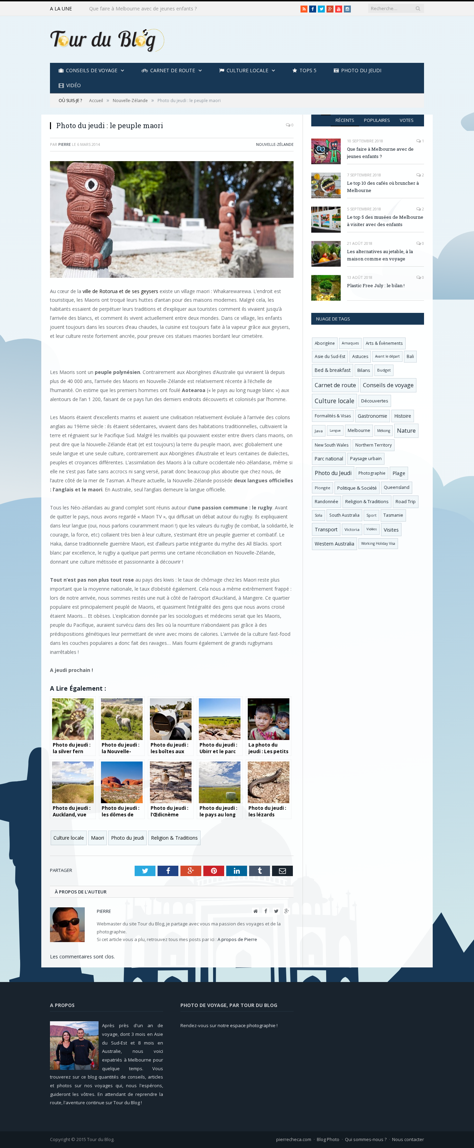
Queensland (396, 487)
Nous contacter (408, 1139)
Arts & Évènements (384, 343)
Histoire (402, 416)
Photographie (372, 473)
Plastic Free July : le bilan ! (376, 285)
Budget (384, 370)
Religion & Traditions (174, 837)
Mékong (383, 430)
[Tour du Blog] (107, 39)
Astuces (360, 356)
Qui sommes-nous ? (366, 1139)
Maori (97, 837)
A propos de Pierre (237, 939)
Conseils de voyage (91, 70)
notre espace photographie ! (248, 1025)
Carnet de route (172, 70)
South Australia (344, 515)
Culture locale (247, 70)
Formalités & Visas (333, 416)
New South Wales (331, 445)
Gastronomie (372, 416)
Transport (326, 529)
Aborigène (325, 343)
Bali (410, 356)
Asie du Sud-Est (330, 356)
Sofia (318, 515)
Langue (335, 430)
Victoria (352, 529)
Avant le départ (387, 356)
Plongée (322, 487)
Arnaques (350, 343)
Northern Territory (373, 445)
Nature (406, 430)
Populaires (377, 120)
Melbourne (359, 430)
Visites (391, 529)
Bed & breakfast (332, 370)
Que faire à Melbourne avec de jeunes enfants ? (380, 152)
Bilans (363, 370)
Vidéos (371, 529)
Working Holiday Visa (378, 543)
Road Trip (406, 501)
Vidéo (73, 85)
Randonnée (326, 502)
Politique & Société (357, 488)
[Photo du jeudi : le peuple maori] (172, 220)
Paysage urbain (366, 458)
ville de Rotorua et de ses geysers (120, 291)
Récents (345, 120)
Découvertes (374, 401)
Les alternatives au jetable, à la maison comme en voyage (380, 255)
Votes (407, 120)
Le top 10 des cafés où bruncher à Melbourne (140, 9)
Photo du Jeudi (361, 70)
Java (319, 430)
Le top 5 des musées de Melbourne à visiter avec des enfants (385, 220)
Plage (398, 473)
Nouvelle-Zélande (275, 144)
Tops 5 (307, 70)
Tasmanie (393, 515)
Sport (371, 515)
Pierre (64, 144)
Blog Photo (328, 1139)
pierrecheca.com (293, 1139)
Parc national (329, 458)
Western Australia (334, 543)
